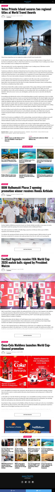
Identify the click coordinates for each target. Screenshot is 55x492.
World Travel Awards (7, 133)
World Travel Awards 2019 (19, 133)
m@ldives (9, 17)
